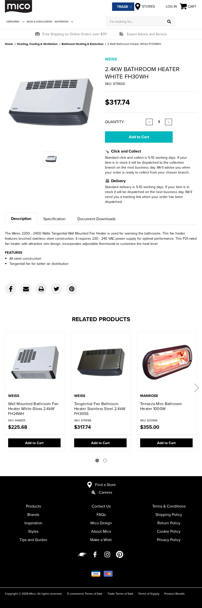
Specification (54, 218)
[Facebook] (10, 288)
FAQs (101, 514)
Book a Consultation (39, 21)
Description (21, 218)
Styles (33, 531)
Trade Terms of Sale (120, 593)
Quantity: (115, 121)
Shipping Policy (168, 514)
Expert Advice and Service (147, 34)
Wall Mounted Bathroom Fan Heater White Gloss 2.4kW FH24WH (33, 408)
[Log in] (186, 21)
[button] (37, 34)
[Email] (26, 288)
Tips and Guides (33, 539)
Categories (12, 21)
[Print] (41, 288)
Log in (171, 6)
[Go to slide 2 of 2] (105, 460)
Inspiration (61, 21)
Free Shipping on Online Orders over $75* (74, 34)
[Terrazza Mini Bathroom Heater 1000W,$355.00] (167, 362)
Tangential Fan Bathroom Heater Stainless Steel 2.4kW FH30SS (99, 408)
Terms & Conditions (168, 506)
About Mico (101, 531)
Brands (33, 514)
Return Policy (168, 523)
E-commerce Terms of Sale (84, 593)
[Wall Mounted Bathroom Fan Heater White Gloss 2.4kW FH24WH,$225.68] (35, 362)
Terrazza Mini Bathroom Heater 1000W (161, 406)
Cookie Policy (169, 531)
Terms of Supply (148, 593)
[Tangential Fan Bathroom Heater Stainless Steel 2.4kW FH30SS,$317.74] (101, 362)
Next (196, 387)
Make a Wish (101, 539)
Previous (6, 387)
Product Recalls (174, 593)
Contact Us (101, 506)
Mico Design (101, 523)
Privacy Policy (169, 539)
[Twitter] (56, 288)
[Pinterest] (71, 288)
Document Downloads (96, 218)
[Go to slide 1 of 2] (97, 460)
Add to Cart (34, 442)
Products (33, 506)
